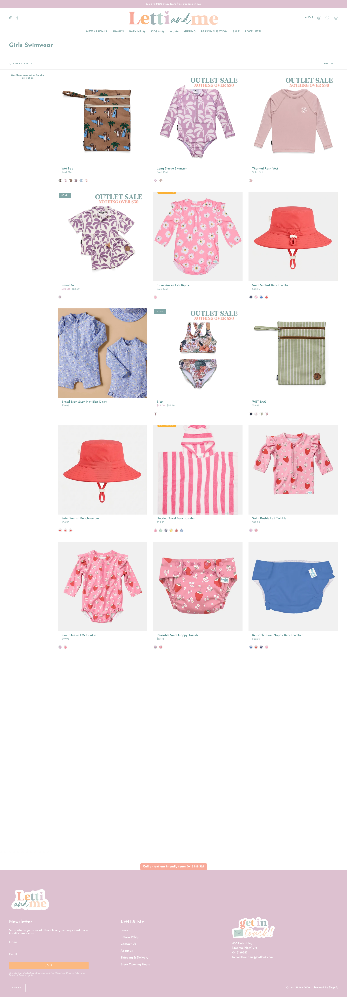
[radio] (60, 180)
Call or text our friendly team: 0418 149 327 (173, 866)
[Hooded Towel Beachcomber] (198, 470)
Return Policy (130, 937)
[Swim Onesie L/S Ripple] (198, 236)
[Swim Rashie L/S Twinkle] (293, 470)
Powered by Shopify (326, 987)
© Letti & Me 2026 (298, 987)
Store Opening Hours (135, 964)
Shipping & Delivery (134, 957)
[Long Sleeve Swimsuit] (198, 120)
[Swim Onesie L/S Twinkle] (102, 586)
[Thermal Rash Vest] (293, 120)
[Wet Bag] (102, 120)
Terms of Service (17, 975)
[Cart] (336, 17)
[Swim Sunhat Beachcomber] (293, 236)
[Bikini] (198, 353)
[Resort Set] (102, 236)
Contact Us (128, 944)
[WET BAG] (293, 353)
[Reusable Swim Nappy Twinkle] (198, 586)
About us (127, 950)
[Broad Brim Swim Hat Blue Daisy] (102, 353)
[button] (327, 17)
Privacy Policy (73, 973)
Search (125, 930)
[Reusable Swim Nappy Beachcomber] (293, 586)
